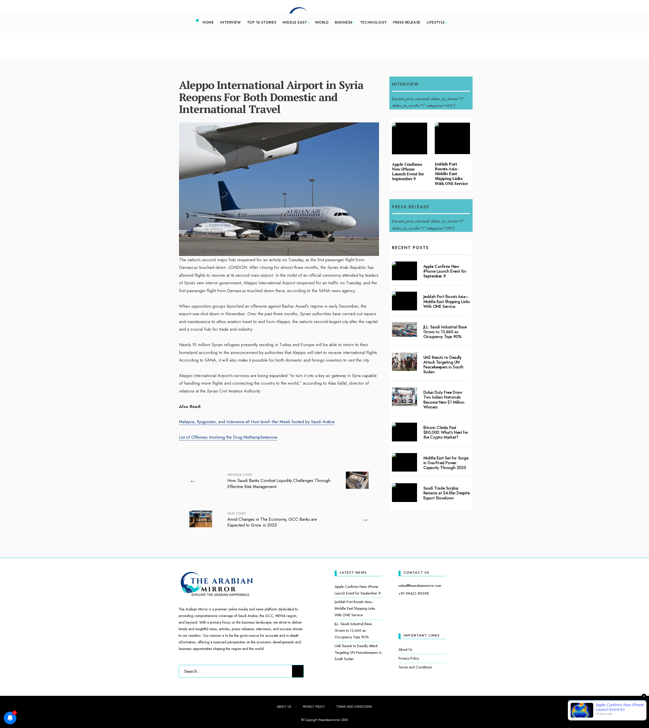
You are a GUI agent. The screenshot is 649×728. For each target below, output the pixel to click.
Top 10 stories (262, 22)
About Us (405, 649)
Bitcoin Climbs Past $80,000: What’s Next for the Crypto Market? (445, 432)
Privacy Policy (409, 658)
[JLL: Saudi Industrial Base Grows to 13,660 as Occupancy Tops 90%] (404, 329)
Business (343, 22)
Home (208, 22)
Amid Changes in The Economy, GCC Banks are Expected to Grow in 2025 (272, 519)
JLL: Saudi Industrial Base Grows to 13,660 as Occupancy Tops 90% (445, 332)
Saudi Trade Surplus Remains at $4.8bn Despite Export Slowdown (446, 493)
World (322, 22)
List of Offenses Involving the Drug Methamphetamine (228, 437)
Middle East (295, 22)
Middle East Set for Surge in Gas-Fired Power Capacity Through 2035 (445, 463)
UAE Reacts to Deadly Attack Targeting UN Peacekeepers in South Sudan (443, 364)
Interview (230, 22)
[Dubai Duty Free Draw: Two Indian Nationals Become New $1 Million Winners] (404, 396)
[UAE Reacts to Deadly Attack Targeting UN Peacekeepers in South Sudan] (404, 361)
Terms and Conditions (415, 667)
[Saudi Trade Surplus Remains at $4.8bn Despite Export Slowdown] (404, 492)
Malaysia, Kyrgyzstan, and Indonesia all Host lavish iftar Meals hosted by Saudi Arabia (256, 422)
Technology (373, 22)
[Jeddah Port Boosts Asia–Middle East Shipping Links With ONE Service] (404, 301)
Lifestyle (436, 22)
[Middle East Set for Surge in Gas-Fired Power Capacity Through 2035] (404, 462)
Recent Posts (410, 248)
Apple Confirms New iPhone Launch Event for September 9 (408, 171)
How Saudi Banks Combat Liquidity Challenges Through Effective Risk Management (278, 481)
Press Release (406, 22)
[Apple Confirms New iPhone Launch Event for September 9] (404, 271)
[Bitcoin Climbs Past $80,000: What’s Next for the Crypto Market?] (404, 432)
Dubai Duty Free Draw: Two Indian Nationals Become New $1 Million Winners (443, 399)
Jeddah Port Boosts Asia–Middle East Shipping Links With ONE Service (451, 173)
